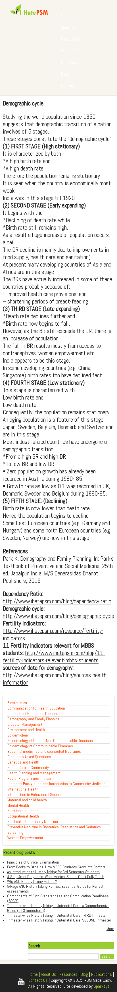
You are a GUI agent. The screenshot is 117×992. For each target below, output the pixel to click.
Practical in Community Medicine (32, 821)
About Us (68, 27)
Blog (64, 74)
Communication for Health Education (36, 708)
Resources (70, 39)
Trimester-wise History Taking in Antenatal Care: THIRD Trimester (57, 915)
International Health (22, 789)
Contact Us (38, 980)
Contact (68, 86)
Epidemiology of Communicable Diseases (40, 746)
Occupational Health (23, 816)
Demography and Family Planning (33, 719)
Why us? (68, 51)
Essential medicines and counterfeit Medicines (44, 751)
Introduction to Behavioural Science (34, 794)
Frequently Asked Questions (29, 756)
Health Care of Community (28, 767)
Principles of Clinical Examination (33, 862)
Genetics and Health (23, 762)
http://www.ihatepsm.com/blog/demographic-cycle (58, 616)
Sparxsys (102, 986)
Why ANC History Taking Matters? (32, 881)
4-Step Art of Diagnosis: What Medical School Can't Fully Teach (55, 876)
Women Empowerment (25, 837)
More (110, 928)
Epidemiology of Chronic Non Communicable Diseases (50, 740)
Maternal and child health (27, 800)
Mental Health (18, 805)
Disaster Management (24, 724)
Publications (101, 974)
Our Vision (69, 62)
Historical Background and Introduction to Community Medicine (56, 783)
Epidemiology (17, 735)
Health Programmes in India (29, 778)
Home (65, 16)
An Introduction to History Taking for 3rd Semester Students (53, 872)
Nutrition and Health (23, 810)
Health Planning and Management (33, 773)
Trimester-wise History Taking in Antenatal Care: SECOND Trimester (59, 920)
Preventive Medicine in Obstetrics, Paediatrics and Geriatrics (54, 827)
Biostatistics (17, 702)
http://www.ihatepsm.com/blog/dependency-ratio (57, 601)
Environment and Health (26, 729)
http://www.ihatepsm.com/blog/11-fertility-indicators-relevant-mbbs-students (54, 656)
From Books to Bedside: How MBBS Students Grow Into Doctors (56, 867)
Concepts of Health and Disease (32, 713)
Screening (15, 832)
